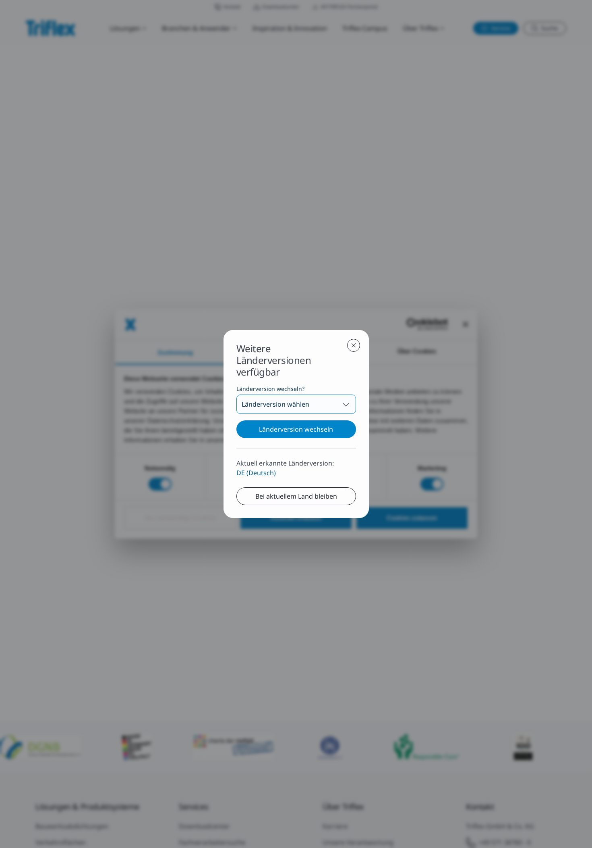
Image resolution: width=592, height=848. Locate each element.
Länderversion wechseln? (270, 389)
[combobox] (296, 404)
